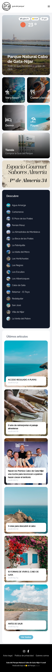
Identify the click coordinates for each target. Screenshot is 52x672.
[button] (49, 6)
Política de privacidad (24, 656)
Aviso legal (8, 656)
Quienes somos (42, 656)
